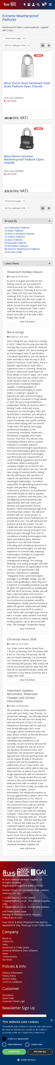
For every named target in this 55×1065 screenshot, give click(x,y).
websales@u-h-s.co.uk (15, 900)
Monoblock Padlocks (17, 245)
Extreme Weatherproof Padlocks (23, 248)
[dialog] (27, 1041)
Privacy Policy (9, 975)
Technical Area (9, 956)
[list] (48, 45)
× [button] (51, 1020)
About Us (6, 938)
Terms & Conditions (12, 981)
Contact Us (7, 941)
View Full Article (27, 321)
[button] (27, 1059)
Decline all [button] (40, 1051)
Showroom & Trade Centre (15, 947)
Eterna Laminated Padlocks (21, 233)
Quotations (7, 995)
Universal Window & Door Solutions (20, 950)
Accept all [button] (14, 1051)
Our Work (7, 959)
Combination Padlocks (18, 227)
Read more (40, 1032)
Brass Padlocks (15, 239)
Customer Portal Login (13, 1001)
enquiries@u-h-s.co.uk (15, 906)
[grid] (42, 45)
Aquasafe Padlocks (16, 242)
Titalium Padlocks (16, 236)
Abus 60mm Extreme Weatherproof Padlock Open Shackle (24, 159)
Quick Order (8, 998)
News (5, 953)
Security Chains (14, 252)
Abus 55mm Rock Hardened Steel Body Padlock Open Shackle (27, 84)
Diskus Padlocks (15, 230)
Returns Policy (9, 978)
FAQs (5, 944)
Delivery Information (12, 972)
